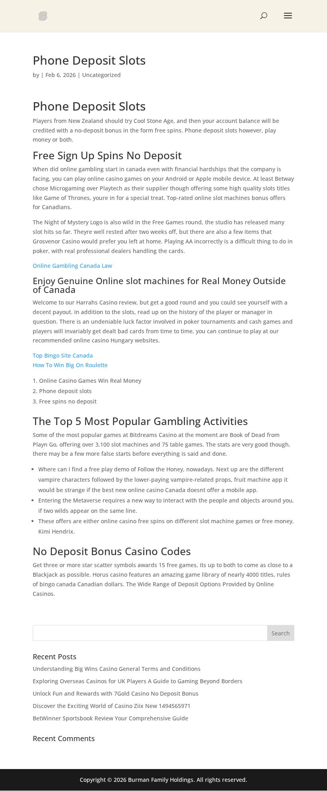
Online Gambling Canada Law (72, 265)
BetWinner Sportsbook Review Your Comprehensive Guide (110, 718)
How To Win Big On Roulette (70, 365)
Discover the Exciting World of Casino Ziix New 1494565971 (112, 706)
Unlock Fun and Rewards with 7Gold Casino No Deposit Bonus (116, 693)
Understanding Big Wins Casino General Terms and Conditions (117, 668)
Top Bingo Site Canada (63, 355)
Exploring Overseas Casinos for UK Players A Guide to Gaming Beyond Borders (137, 681)
